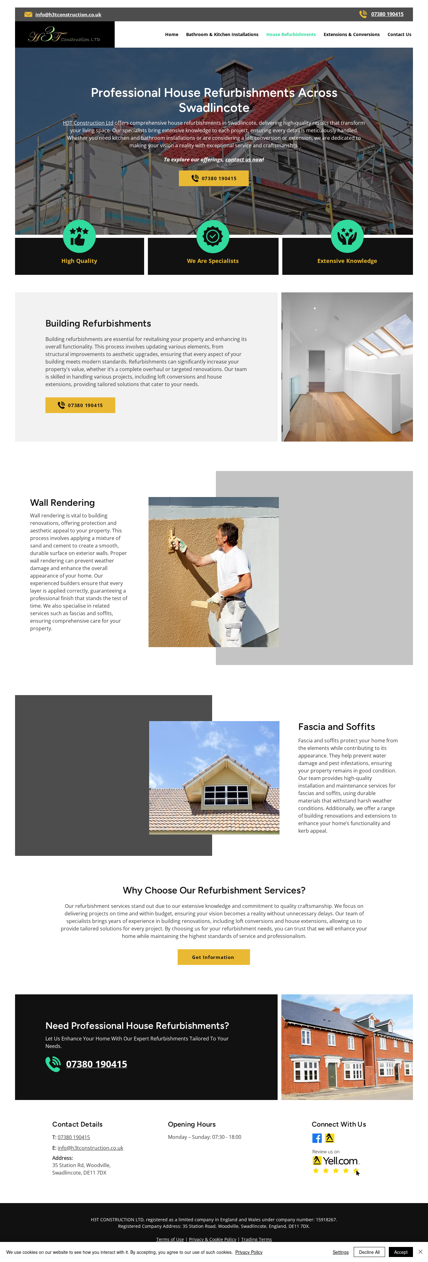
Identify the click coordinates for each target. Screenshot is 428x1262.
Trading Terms (256, 1239)
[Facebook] (317, 1138)
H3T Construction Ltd (88, 122)
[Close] (420, 1252)
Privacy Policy (249, 1252)
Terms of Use (170, 1239)
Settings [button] (341, 1252)
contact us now (244, 159)
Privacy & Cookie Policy (212, 1239)
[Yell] (329, 1138)
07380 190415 (74, 1137)
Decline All (369, 1252)
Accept (401, 1252)
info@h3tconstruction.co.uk (90, 1147)
